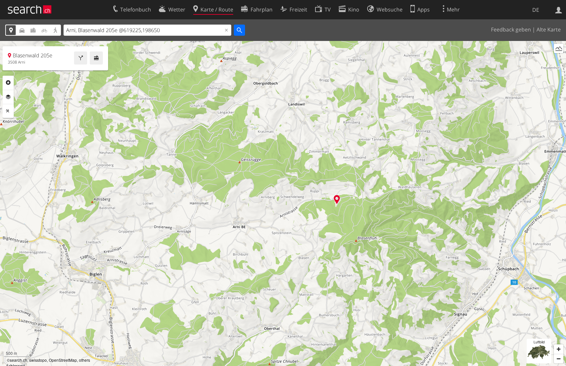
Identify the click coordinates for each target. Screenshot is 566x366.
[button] (337, 199)
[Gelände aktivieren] (558, 48)
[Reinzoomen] (558, 349)
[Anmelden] (558, 9)
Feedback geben (511, 29)
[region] (283, 203)
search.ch (18, 360)
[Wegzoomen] (558, 358)
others (84, 360)
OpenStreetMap (63, 360)
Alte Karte (549, 29)
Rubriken (8, 82)
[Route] (80, 58)
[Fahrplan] (96, 58)
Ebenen (8, 97)
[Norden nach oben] (558, 60)
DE (535, 9)
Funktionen (8, 111)
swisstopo (38, 360)
